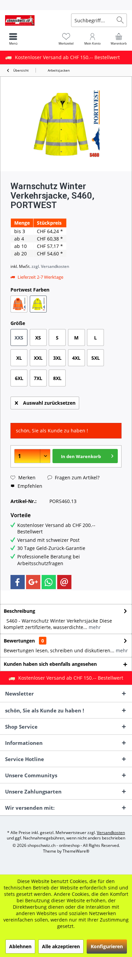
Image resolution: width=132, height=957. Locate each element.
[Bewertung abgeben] (66, 214)
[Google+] (33, 582)
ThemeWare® (76, 851)
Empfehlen (29, 486)
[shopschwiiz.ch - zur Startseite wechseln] (33, 20)
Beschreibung (19, 611)
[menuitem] (66, 5)
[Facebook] (17, 582)
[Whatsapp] (49, 582)
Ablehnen (20, 946)
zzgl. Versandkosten (50, 266)
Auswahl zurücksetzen (49, 403)
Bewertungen (19, 640)
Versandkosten (111, 832)
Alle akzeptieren (61, 946)
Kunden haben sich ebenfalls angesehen (50, 664)
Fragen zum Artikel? (76, 477)
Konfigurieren (107, 946)
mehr (94, 627)
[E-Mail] (64, 582)
